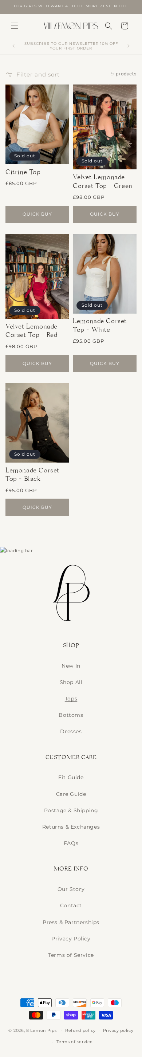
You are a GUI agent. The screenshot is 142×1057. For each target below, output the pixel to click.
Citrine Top (23, 173)
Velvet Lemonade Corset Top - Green (103, 182)
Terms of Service (71, 955)
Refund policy (80, 1030)
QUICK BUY (37, 214)
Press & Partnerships (71, 922)
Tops (71, 698)
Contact (71, 905)
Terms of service (74, 1041)
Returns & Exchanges (71, 827)
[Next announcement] (129, 46)
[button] (15, 26)
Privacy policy (118, 1030)
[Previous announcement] (13, 46)
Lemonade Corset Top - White (100, 326)
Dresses (71, 731)
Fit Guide (70, 777)
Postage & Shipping (71, 810)
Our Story (71, 889)
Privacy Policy (70, 938)
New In (71, 666)
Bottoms (71, 715)
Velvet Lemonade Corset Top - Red (31, 332)
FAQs (71, 843)
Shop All (71, 682)
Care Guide (71, 794)
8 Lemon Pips (41, 1030)
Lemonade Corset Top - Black (32, 475)
